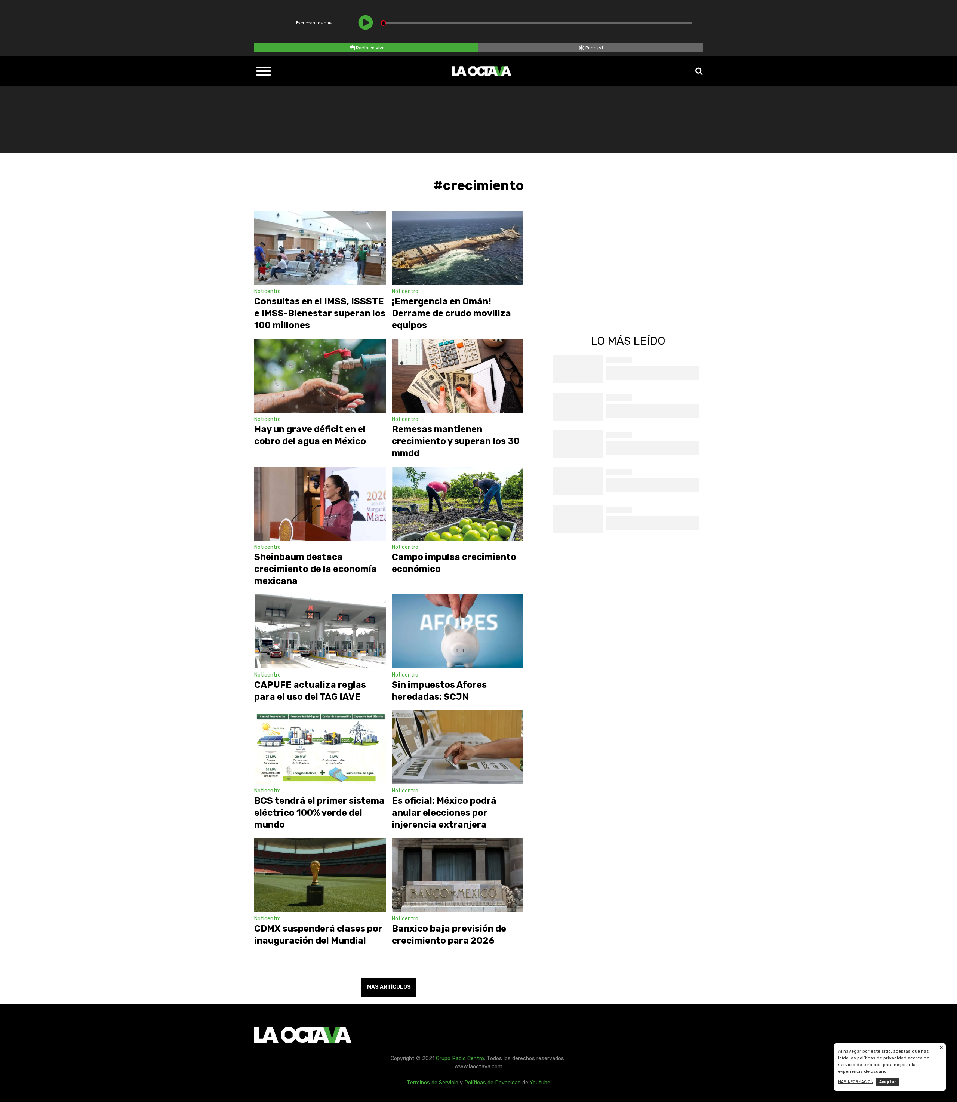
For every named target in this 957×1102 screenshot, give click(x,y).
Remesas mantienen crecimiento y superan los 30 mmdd (456, 441)
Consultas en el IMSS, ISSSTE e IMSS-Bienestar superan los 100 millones (319, 313)
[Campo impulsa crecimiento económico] (457, 504)
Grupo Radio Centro (460, 1058)
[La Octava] (481, 71)
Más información (855, 1082)
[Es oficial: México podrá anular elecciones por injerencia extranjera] (457, 747)
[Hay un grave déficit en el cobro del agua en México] (320, 376)
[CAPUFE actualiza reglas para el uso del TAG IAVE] (320, 631)
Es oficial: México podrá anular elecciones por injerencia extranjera (444, 812)
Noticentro (267, 291)
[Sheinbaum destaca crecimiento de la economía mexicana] (320, 504)
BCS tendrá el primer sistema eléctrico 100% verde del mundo (319, 812)
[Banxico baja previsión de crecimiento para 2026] (457, 875)
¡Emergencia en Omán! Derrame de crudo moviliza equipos (451, 313)
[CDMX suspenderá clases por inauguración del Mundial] (320, 875)
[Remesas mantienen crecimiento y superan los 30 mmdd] (457, 376)
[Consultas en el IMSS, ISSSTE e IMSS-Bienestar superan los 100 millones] (320, 248)
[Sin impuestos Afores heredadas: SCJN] (457, 631)
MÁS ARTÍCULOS (389, 987)
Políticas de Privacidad (492, 1083)
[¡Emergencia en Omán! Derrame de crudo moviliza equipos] (457, 248)
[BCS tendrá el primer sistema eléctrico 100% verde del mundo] (320, 747)
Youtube (540, 1083)
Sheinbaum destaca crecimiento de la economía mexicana (315, 569)
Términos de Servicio (432, 1083)
